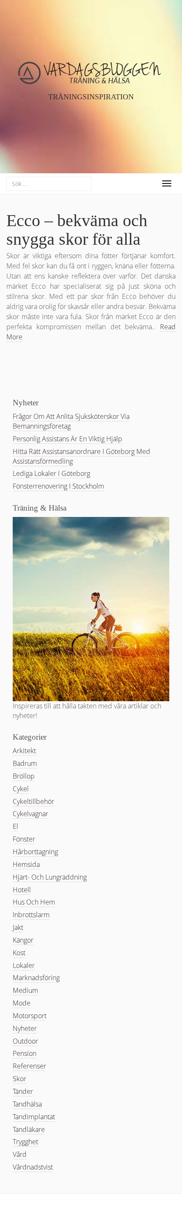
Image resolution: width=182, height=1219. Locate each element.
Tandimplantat (34, 1116)
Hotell (22, 889)
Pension (24, 1053)
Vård (20, 1154)
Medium (25, 990)
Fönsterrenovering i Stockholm (58, 486)
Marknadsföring (36, 977)
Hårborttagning (35, 851)
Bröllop (24, 776)
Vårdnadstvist (33, 1167)
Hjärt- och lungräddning (50, 877)
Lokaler (24, 965)
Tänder (23, 1091)
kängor (23, 940)
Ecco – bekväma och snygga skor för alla (76, 230)
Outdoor (25, 1041)
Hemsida (26, 864)
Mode (21, 1003)
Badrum (25, 763)
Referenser (29, 1066)
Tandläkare (29, 1129)
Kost (19, 952)
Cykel (21, 788)
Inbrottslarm (31, 914)
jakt (18, 927)
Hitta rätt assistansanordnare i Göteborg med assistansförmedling (81, 456)
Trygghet (25, 1141)
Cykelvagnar (30, 813)
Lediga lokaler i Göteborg (51, 473)
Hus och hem (34, 902)
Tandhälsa (27, 1104)
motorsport (30, 1015)
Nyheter (25, 1028)
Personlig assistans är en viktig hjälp (67, 438)
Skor (19, 1078)
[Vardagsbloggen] (91, 80)
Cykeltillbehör (33, 801)
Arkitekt (24, 750)
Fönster (24, 839)
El (15, 826)
